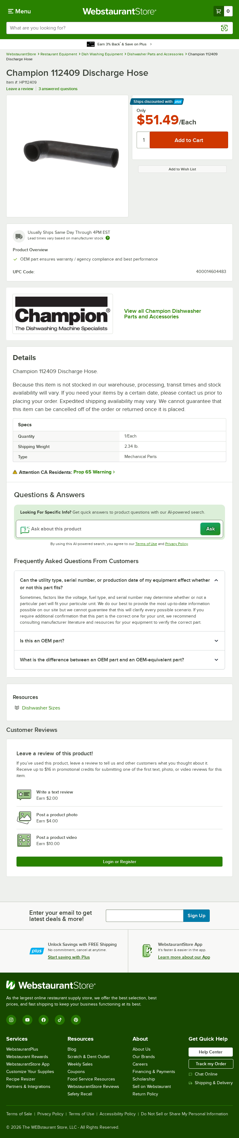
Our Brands (144, 1056)
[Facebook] (44, 1020)
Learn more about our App (184, 957)
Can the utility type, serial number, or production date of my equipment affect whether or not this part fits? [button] (115, 583)
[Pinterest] (76, 1020)
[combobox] (119, 28)
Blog (72, 1049)
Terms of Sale (19, 1114)
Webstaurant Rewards (27, 1056)
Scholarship (144, 1079)
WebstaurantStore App (27, 1064)
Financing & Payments (154, 1071)
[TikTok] (60, 1020)
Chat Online (206, 1074)
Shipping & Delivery (214, 1082)
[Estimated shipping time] (107, 238)
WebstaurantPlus (22, 1049)
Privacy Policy (176, 544)
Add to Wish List (182, 169)
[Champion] (62, 314)
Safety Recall (80, 1094)
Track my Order (211, 1063)
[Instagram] (11, 1020)
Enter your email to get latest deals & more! (60, 915)
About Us (142, 1049)
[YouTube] (27, 1020)
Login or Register (119, 861)
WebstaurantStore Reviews (93, 1086)
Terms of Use (146, 544)
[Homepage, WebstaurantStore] (120, 11)
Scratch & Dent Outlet (89, 1056)
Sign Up (196, 915)
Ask (210, 529)
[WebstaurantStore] (84, 985)
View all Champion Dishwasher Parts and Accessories (162, 314)
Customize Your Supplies (30, 1071)
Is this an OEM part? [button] (42, 641)
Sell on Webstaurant (152, 1086)
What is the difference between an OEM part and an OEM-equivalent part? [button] (102, 660)
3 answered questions (58, 88)
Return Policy (145, 1094)
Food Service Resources (91, 1079)
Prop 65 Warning (92, 472)
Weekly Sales (80, 1064)
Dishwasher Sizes (60, 707)
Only (141, 110)
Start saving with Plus (69, 957)
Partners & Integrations (28, 1086)
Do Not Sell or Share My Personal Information (184, 1114)
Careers (140, 1064)
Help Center (211, 1051)
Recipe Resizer (20, 1079)
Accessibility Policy (118, 1114)
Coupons (76, 1071)
